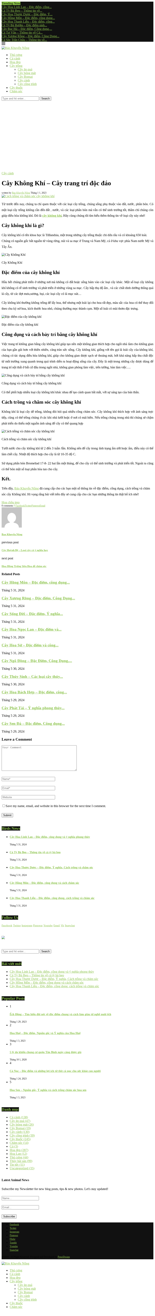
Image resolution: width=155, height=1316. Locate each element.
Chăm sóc (16, 91)
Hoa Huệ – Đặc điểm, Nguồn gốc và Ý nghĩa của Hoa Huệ (45, 1033)
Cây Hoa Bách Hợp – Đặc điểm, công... (34, 692)
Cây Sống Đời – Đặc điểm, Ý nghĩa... (32, 614)
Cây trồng (16, 65)
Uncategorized (22, 1168)
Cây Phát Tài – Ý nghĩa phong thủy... (33, 708)
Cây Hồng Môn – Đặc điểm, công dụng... (28, 18)
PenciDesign (64, 1256)
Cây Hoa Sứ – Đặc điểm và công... (30, 645)
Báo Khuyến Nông (26, 488)
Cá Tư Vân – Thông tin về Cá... (22, 32)
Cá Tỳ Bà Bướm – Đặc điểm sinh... (24, 25)
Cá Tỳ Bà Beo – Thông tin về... (22, 10)
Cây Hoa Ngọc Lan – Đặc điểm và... (32, 629)
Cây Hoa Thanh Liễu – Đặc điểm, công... (28, 21)
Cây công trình (27, 84)
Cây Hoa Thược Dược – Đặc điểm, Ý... (27, 14)
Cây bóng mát (27, 73)
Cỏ (14, 1146)
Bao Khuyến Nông (21, 192)
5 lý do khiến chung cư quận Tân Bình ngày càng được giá (45, 1052)
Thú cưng (16, 55)
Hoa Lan (18, 1153)
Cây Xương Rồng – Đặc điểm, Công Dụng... (30, 36)
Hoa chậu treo (11, 502)
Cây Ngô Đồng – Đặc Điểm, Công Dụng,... (37, 661)
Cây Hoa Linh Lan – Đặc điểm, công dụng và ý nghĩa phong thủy (50, 836)
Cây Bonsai (25, 76)
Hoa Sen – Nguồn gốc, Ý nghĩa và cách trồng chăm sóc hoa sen (48, 1090)
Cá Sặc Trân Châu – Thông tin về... (24, 40)
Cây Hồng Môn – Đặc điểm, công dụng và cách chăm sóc (44, 882)
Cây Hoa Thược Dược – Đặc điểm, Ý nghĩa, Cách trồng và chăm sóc (51, 867)
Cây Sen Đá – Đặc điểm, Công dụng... (33, 723)
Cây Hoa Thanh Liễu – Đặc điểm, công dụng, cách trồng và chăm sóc (52, 898)
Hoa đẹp (15, 62)
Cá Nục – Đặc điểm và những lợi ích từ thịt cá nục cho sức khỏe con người (55, 1071)
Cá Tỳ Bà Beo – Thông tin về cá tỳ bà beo (35, 852)
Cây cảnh (24, 80)
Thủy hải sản (21, 1161)
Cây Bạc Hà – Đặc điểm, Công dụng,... (27, 29)
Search (45, 98)
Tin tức (17, 1164)
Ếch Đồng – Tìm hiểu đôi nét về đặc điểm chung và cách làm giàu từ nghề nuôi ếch (60, 1014)
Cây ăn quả (25, 69)
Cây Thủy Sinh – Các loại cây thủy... (32, 676)
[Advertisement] (77, 131)
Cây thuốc (16, 87)
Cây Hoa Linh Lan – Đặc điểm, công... (27, 7)
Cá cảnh (15, 58)
